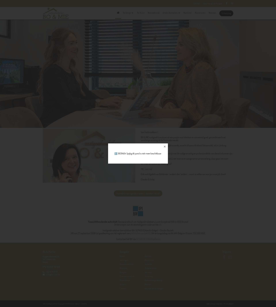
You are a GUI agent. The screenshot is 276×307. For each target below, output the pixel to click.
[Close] (165, 146)
